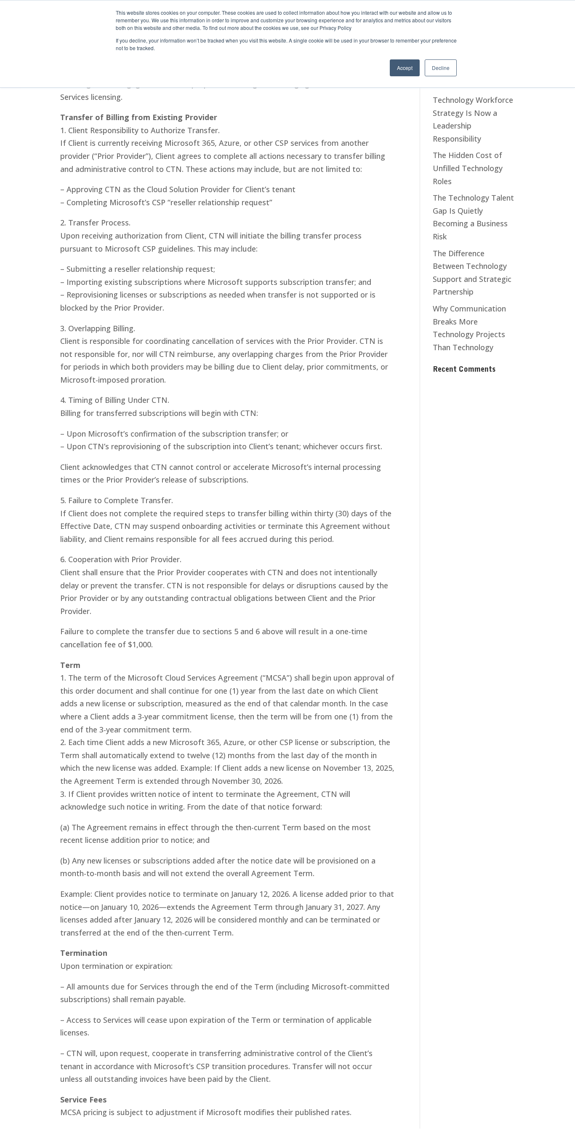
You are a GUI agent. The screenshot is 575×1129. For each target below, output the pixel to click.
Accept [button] (405, 67)
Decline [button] (441, 67)
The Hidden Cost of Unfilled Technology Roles (468, 168)
